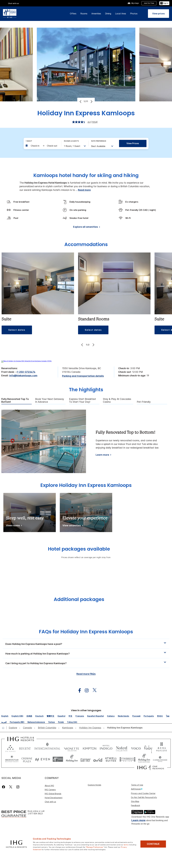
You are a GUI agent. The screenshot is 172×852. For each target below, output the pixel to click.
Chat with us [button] (13, 3)
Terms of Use (137, 785)
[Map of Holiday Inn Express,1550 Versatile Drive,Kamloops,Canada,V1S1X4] (26, 361)
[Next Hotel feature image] (91, 101)
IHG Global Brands (53, 793)
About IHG (49, 785)
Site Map (135, 801)
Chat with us (50, 802)
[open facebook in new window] (78, 690)
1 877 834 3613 (35, 813)
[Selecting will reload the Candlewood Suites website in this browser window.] (160, 759)
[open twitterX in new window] (93, 690)
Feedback (135, 805)
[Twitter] (10, 787)
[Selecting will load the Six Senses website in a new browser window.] (10, 748)
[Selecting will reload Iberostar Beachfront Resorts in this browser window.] (11, 759)
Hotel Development (53, 797)
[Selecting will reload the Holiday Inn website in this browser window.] (72, 759)
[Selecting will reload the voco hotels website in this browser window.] (136, 748)
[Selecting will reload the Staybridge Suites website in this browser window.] (127, 759)
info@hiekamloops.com (23, 375)
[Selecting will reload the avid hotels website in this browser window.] (97, 759)
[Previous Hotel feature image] (80, 101)
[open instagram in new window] (85, 690)
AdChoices (136, 789)
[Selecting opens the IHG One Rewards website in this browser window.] (150, 767)
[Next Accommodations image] (93, 344)
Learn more (102, 454)
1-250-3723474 (26, 371)
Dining (108, 13)
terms (126, 844)
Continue (153, 844)
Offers (73, 13)
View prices (132, 143)
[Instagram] (17, 787)
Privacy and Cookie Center (143, 793)
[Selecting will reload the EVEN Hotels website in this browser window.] (42, 759)
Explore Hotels (94, 785)
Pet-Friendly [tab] (144, 402)
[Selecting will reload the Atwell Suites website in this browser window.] (111, 759)
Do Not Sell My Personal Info (144, 797)
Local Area (120, 13)
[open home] (4, 728)
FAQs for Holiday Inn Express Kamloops (86, 631)
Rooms (83, 13)
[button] (164, 3)
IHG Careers (50, 789)
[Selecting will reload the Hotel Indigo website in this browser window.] (106, 748)
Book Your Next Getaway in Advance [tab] (49, 400)
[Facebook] (4, 787)
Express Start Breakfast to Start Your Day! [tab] (82, 400)
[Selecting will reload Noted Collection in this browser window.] (121, 748)
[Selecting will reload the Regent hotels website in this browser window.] (25, 748)
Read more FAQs (86, 673)
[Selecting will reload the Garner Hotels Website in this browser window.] (85, 759)
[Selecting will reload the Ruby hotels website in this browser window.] (148, 748)
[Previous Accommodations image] (82, 344)
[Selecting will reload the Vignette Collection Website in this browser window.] (71, 748)
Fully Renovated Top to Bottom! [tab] (15, 400)
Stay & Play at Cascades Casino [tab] (117, 400)
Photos (133, 13)
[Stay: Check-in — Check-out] (42, 145)
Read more (84, 190)
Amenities (96, 13)
